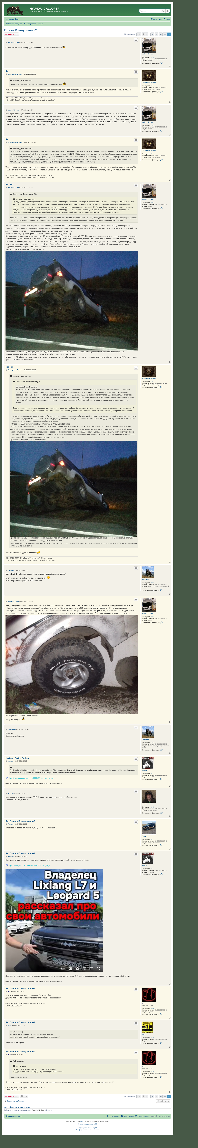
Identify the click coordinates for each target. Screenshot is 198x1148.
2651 (152, 583)
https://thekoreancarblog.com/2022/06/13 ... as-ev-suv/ (31, 778)
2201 (152, 57)
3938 (152, 1008)
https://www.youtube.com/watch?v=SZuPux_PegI (29, 865)
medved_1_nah (147, 54)
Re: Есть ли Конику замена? (20, 821)
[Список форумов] (17, 10)
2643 (152, 807)
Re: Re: (9, 184)
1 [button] (146, 34)
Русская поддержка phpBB (87, 1124)
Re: (7, 71)
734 (152, 86)
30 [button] (152, 34)
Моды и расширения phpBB (87, 1128)
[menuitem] (17, 19)
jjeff (143, 1003)
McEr (143, 1034)
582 (152, 773)
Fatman (144, 836)
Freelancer (145, 579)
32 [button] (161, 34)
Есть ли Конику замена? (20, 30)
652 (152, 839)
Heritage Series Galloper (18, 758)
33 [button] (165, 34)
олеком (144, 770)
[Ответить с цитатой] (136, 40)
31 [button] (157, 34)
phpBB (82, 1121)
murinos (145, 804)
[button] (138, 34)
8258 (152, 1037)
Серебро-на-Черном (149, 82)
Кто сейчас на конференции (17, 1107)
